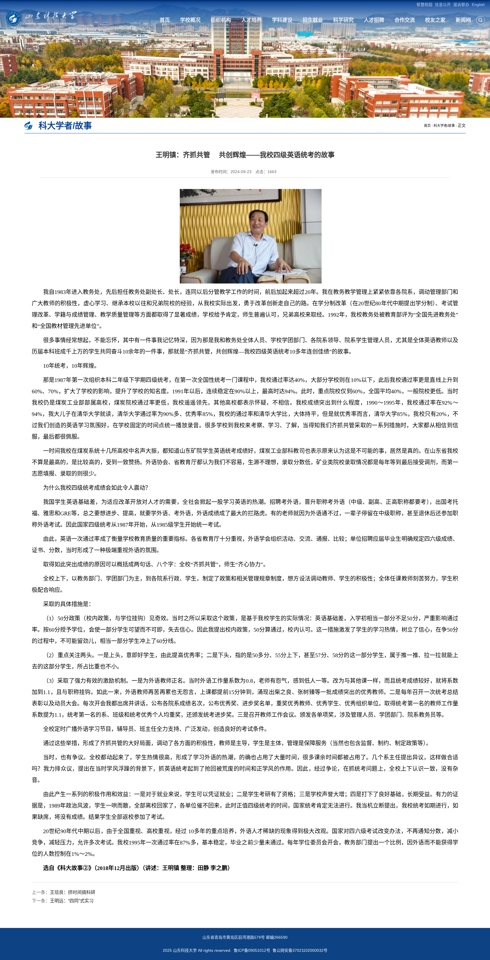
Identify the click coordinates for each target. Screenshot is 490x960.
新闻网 (463, 20)
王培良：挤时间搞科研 (72, 892)
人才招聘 (374, 20)
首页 (165, 20)
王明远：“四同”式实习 (72, 900)
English (478, 5)
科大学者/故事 (444, 126)
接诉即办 (461, 5)
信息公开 (443, 5)
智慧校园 (424, 5)
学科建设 (282, 20)
